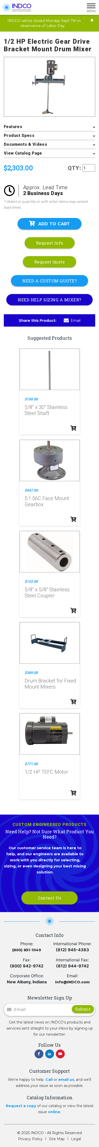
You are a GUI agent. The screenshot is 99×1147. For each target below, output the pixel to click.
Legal (76, 1139)
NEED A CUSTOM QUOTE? (49, 280)
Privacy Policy (30, 1139)
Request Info (49, 243)
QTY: (74, 168)
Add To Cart (54, 224)
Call (49, 1079)
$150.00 (31, 399)
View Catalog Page (23, 153)
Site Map (57, 1139)
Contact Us (49, 897)
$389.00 (31, 673)
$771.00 (31, 764)
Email (75, 320)
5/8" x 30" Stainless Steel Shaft (46, 410)
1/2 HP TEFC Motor (46, 772)
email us (66, 1079)
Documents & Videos (25, 144)
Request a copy (21, 1106)
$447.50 (31, 490)
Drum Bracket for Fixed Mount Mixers (50, 684)
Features (13, 126)
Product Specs (19, 135)
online (54, 1112)
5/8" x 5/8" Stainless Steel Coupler (47, 593)
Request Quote (49, 261)
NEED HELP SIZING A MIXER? (49, 299)
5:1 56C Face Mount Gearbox (47, 501)
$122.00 (31, 581)
